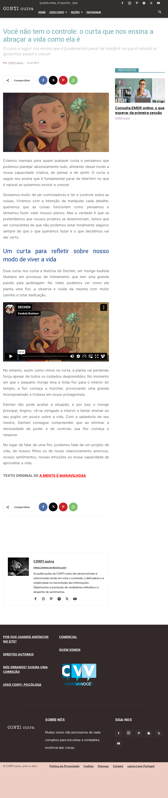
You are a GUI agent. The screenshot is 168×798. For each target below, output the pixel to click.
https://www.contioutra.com (49, 567)
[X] (151, 3)
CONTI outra (15, 62)
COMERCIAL (68, 637)
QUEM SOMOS (69, 650)
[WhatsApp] (73, 80)
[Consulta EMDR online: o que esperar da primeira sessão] (140, 80)
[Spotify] (144, 3)
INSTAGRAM (93, 12)
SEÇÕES (75, 12)
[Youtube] (158, 3)
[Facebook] (122, 3)
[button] (159, 12)
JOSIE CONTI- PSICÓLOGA (22, 684)
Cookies (89, 766)
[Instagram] (129, 3)
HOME (42, 12)
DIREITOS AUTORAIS (18, 654)
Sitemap (103, 766)
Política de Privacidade (64, 766)
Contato (118, 766)
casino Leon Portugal (140, 766)
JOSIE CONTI (56, 12)
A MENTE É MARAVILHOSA (62, 475)
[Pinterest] (136, 3)
